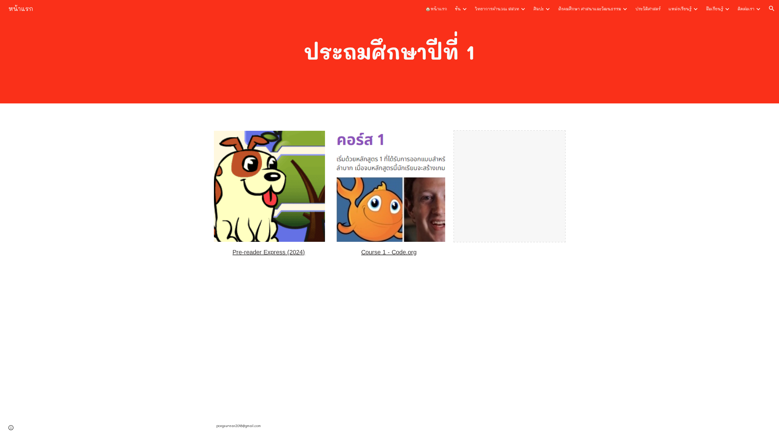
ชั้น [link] (458, 8)
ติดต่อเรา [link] (746, 8)
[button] (771, 8)
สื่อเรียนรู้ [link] (714, 8)
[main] (389, 51)
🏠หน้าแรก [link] (436, 8)
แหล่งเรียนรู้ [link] (680, 8)
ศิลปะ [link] (538, 8)
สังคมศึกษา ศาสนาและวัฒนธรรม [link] (589, 8)
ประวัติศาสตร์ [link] (648, 8)
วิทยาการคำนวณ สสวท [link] (497, 8)
